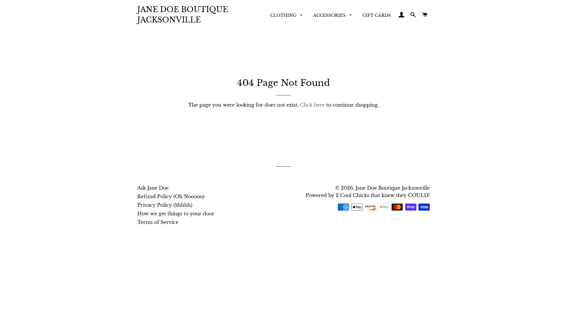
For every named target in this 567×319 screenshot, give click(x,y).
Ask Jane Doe (153, 188)
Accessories (330, 15)
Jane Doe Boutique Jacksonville (182, 15)
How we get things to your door (175, 214)
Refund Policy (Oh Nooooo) (170, 196)
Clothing (284, 15)
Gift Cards (376, 15)
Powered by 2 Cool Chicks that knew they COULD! (368, 195)
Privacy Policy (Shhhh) (164, 205)
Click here (312, 105)
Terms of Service (157, 222)
